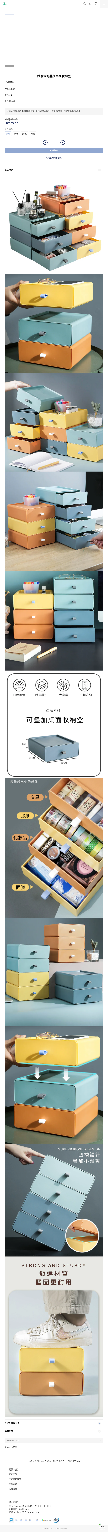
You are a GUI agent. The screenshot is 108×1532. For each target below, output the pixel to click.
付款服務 (13, 1479)
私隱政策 (13, 1489)
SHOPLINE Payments (58, 1528)
